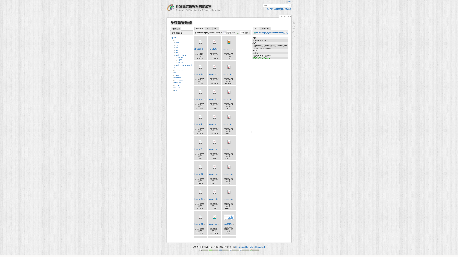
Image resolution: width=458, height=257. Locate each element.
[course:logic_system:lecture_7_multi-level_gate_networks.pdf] (200, 117)
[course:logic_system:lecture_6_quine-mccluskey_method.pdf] (229, 92)
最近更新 (269, 9)
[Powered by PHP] (224, 250)
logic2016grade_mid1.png (233, 224)
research (177, 83)
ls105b (180, 58)
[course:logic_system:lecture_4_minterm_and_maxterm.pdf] (200, 92)
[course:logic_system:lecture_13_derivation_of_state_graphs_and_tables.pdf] (229, 167)
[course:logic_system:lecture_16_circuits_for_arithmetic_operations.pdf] (229, 192)
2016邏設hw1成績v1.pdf (218, 49)
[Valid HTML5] (234, 250)
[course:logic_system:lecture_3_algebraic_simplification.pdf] (229, 67)
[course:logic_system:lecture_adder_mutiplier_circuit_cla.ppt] (215, 217)
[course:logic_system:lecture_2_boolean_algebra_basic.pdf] (215, 67)
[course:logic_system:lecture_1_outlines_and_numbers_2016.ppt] (229, 42)
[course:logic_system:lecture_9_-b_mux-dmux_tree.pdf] (229, 117)
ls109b (180, 63)
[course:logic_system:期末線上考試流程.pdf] (200, 42)
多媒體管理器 (279, 9)
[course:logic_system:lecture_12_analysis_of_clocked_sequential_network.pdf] (215, 167)
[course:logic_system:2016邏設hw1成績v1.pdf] (215, 42)
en (175, 73)
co (177, 48)
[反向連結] (294, 32)
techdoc (177, 88)
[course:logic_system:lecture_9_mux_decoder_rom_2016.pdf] (200, 142)
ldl (177, 53)
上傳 (208, 28)
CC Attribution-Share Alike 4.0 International (250, 247)
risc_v (176, 85)
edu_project (178, 70)
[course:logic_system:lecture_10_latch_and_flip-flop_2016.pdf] (215, 142)
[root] (174, 38)
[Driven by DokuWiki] (254, 250)
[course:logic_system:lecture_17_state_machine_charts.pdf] (200, 217)
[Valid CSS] (244, 250)
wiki (175, 90)
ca (177, 45)
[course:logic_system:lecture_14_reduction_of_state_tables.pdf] (200, 192)
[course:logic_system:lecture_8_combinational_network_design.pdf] (215, 117)
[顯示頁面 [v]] (294, 23)
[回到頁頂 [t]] (294, 36)
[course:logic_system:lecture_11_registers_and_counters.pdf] (200, 167)
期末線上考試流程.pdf (203, 49)
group (176, 75)
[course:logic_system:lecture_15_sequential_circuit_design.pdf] (215, 192)
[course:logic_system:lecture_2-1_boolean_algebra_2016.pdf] (200, 67)
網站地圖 (288, 9)
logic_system (181, 55)
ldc (177, 50)
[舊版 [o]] (294, 27)
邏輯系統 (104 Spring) (261, 58)
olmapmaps (178, 80)
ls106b (180, 60)
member (177, 78)
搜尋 (290, 5)
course (177, 40)
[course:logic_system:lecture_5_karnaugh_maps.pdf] (215, 92)
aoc (177, 43)
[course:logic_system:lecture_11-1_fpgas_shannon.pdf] (229, 142)
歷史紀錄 (265, 28)
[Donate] (214, 250)
